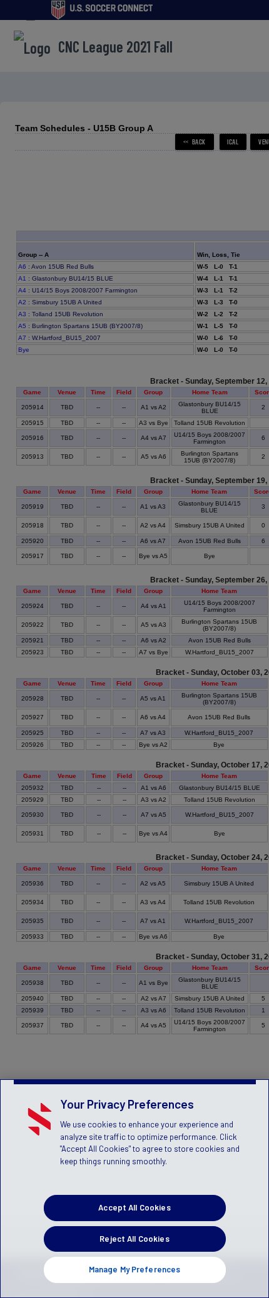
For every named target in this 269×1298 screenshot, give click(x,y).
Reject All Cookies (134, 1239)
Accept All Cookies (134, 1207)
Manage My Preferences (135, 1269)
